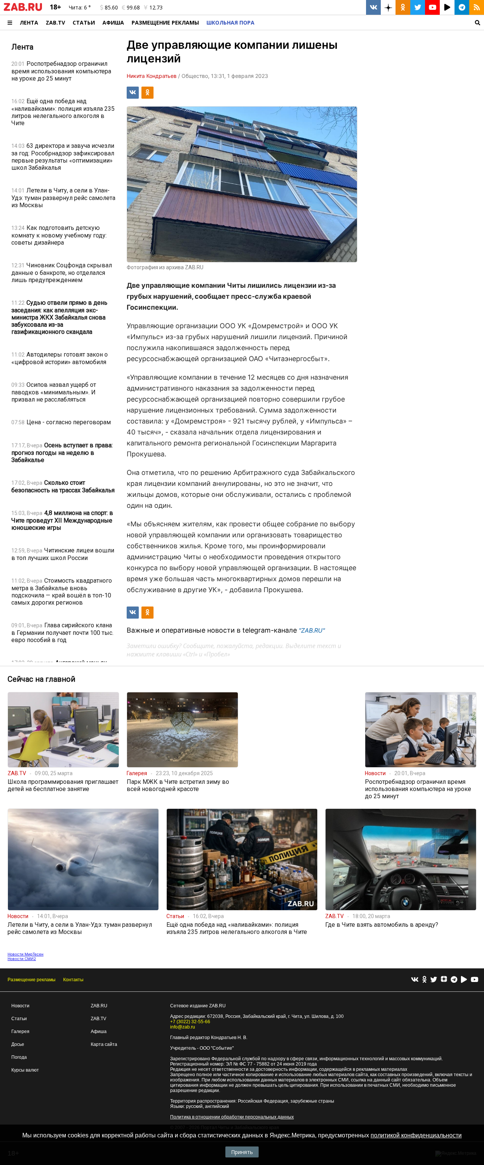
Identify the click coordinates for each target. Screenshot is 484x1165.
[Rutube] (464, 980)
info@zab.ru (182, 1027)
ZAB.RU (99, 1005)
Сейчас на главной (41, 679)
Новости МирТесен (25, 954)
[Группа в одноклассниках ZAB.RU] (403, 7)
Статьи (84, 22)
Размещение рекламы (32, 979)
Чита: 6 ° (80, 7)
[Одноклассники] (424, 980)
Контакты (73, 979)
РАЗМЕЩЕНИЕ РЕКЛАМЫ (165, 22)
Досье (17, 1044)
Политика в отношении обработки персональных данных (232, 1117)
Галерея (20, 1031)
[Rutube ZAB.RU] (447, 7)
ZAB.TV (55, 22)
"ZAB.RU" (312, 630)
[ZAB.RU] (23, 9)
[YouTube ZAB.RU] (432, 7)
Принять (242, 1152)
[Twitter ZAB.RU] (417, 7)
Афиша (113, 22)
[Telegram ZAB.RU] (462, 7)
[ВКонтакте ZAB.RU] (373, 7)
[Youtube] (474, 980)
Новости (20, 1005)
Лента (29, 22)
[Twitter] (433, 980)
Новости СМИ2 (22, 958)
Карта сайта (104, 1044)
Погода (19, 1057)
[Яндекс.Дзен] (444, 980)
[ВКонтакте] (414, 980)
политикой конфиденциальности (416, 1135)
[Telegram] (454, 980)
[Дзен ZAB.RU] (388, 7)
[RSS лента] (476, 7)
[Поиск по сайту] (371, 22)
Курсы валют (25, 1070)
